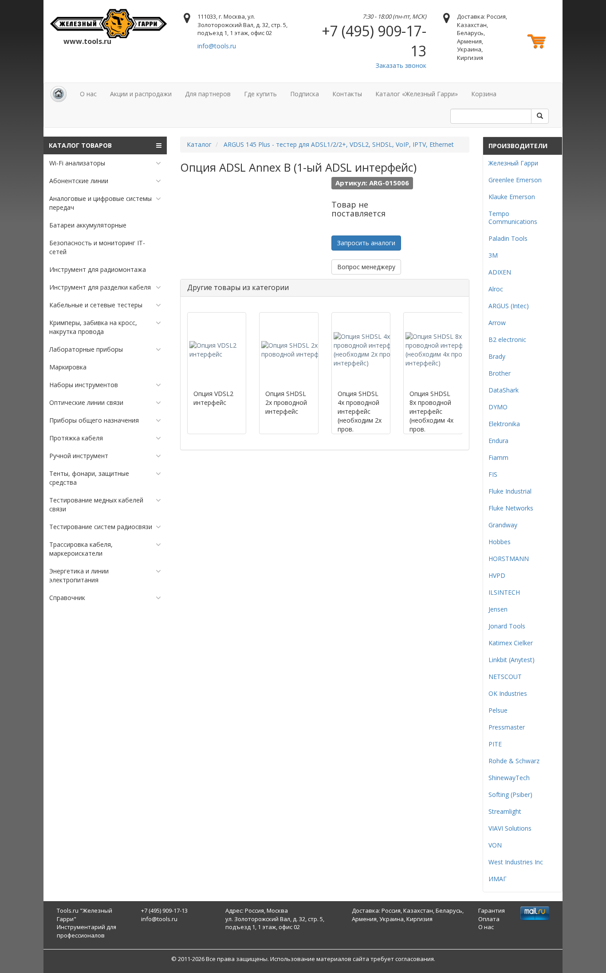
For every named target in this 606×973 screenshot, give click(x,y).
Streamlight (504, 811)
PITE (495, 744)
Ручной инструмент (78, 455)
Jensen (498, 609)
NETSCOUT (505, 676)
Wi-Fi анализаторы (77, 163)
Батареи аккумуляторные (87, 225)
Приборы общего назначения (94, 420)
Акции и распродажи (141, 94)
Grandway (502, 525)
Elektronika (504, 424)
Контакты (347, 94)
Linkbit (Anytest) (511, 659)
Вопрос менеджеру (366, 267)
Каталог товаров (80, 145)
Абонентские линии (78, 181)
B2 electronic (507, 339)
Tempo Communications (512, 217)
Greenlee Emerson (515, 180)
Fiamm (498, 457)
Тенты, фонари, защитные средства (89, 477)
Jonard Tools (506, 626)
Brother (499, 373)
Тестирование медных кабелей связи (96, 504)
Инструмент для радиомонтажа (97, 269)
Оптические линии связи (86, 402)
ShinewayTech (509, 777)
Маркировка (68, 367)
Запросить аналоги (366, 243)
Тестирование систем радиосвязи (100, 526)
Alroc (495, 289)
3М (493, 255)
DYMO (498, 407)
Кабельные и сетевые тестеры (95, 305)
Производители (517, 145)
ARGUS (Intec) (508, 306)
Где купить (260, 94)
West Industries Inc (515, 862)
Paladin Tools (507, 238)
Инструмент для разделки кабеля (100, 287)
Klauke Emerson (511, 196)
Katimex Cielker (510, 643)
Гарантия (491, 910)
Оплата (489, 919)
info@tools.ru (216, 46)
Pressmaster (506, 727)
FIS (492, 474)
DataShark (503, 390)
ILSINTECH (504, 592)
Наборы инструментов (83, 385)
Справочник (67, 597)
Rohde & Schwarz (513, 761)
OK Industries (507, 693)
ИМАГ (497, 879)
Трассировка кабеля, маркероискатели (81, 548)
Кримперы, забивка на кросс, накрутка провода (93, 327)
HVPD (496, 575)
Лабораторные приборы (86, 349)
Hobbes (499, 542)
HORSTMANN (508, 558)
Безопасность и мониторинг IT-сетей (97, 247)
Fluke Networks (510, 508)
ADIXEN (499, 272)
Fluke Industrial (509, 491)
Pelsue (498, 710)
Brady (496, 356)
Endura (498, 440)
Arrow (497, 322)
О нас (88, 94)
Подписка (304, 94)
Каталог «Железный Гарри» (416, 94)
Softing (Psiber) (510, 794)
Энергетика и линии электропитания (79, 575)
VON (495, 845)
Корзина (483, 94)
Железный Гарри (513, 163)
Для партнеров (208, 94)
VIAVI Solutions (509, 828)
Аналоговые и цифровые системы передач (100, 203)
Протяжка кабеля (76, 438)
